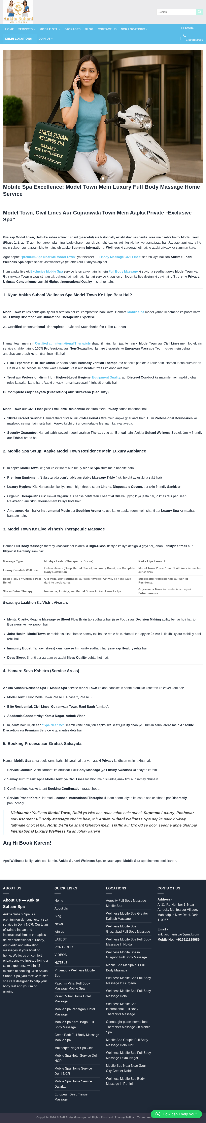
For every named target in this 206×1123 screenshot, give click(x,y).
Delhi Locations (18, 38)
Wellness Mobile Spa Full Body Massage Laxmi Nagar (128, 1055)
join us (44, 38)
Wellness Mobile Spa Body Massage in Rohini (125, 1081)
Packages (72, 29)
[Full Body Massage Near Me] (73, 12)
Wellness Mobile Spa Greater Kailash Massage (127, 916)
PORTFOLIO (64, 947)
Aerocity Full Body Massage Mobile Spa (126, 903)
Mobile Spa (49, 29)
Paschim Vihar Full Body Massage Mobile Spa (72, 986)
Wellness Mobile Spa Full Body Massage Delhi (128, 993)
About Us (61, 908)
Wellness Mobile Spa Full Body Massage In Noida (128, 942)
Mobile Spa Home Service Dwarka (73, 1084)
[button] (176, 1114)
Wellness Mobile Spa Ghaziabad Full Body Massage (128, 929)
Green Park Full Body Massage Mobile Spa (77, 1037)
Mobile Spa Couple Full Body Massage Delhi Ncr (127, 1042)
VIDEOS (61, 955)
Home (9, 29)
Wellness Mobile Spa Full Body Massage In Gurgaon (128, 980)
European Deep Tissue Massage (71, 1097)
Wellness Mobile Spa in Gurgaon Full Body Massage (126, 955)
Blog (89, 29)
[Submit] (199, 12)
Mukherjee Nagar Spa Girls (74, 1048)
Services (25, 29)
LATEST (61, 939)
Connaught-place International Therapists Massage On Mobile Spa (128, 1027)
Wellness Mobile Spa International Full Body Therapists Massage (122, 1009)
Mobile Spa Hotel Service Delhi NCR (77, 1058)
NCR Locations (133, 29)
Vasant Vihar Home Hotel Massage (73, 999)
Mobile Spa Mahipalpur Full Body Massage (125, 967)
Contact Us (107, 29)
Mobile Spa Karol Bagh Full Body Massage (74, 1024)
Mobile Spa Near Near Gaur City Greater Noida (126, 1068)
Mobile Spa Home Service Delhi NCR (73, 1071)
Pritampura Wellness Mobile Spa (75, 973)
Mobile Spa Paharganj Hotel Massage (75, 1011)
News (59, 924)
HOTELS (61, 962)
